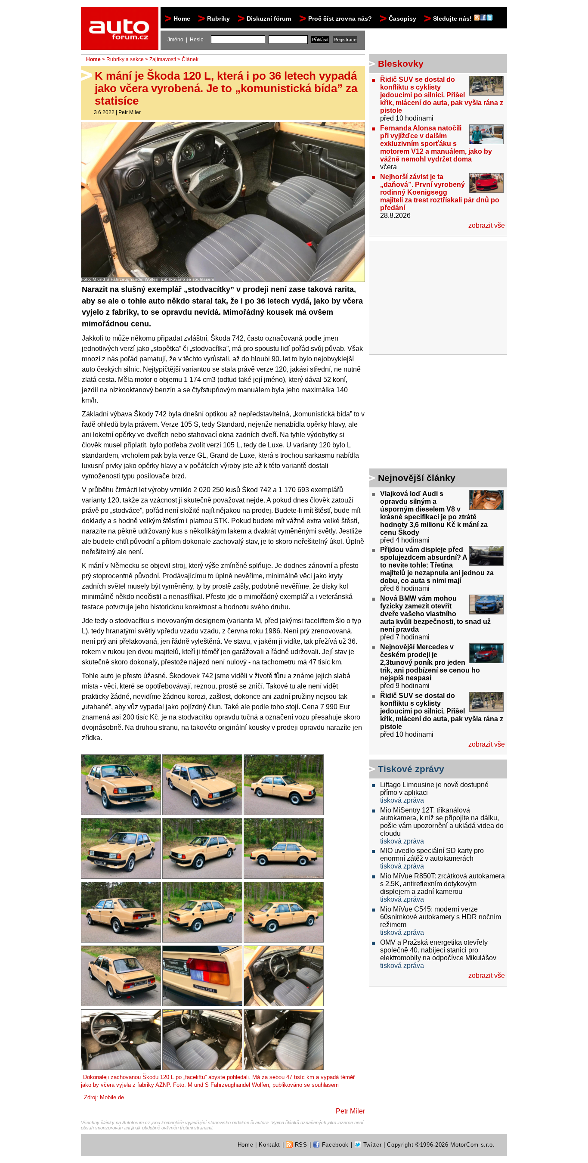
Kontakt (269, 1144)
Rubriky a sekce (125, 59)
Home (181, 18)
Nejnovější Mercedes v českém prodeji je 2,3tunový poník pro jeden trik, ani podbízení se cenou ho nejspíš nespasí (430, 662)
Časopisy (402, 18)
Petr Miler (129, 112)
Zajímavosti (162, 59)
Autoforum (120, 14)
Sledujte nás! (453, 18)
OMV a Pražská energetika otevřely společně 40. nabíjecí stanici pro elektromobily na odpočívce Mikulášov (438, 950)
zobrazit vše (486, 225)
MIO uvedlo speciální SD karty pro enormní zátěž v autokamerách (432, 854)
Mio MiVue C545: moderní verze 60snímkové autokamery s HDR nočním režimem (440, 917)
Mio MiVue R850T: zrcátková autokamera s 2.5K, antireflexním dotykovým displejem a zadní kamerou (442, 883)
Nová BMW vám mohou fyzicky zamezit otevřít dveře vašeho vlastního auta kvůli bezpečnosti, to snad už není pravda (435, 614)
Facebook (334, 1144)
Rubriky (218, 18)
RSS (300, 1144)
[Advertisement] (423, 413)
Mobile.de (112, 1097)
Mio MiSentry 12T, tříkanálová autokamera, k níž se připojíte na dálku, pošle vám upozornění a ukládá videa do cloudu (442, 821)
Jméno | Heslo (185, 39)
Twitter (371, 1144)
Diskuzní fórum (269, 18)
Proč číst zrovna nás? (340, 18)
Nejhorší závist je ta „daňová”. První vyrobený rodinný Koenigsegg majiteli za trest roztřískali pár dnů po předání (439, 192)
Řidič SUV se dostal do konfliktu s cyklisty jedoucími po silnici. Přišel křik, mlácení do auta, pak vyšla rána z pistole (441, 95)
